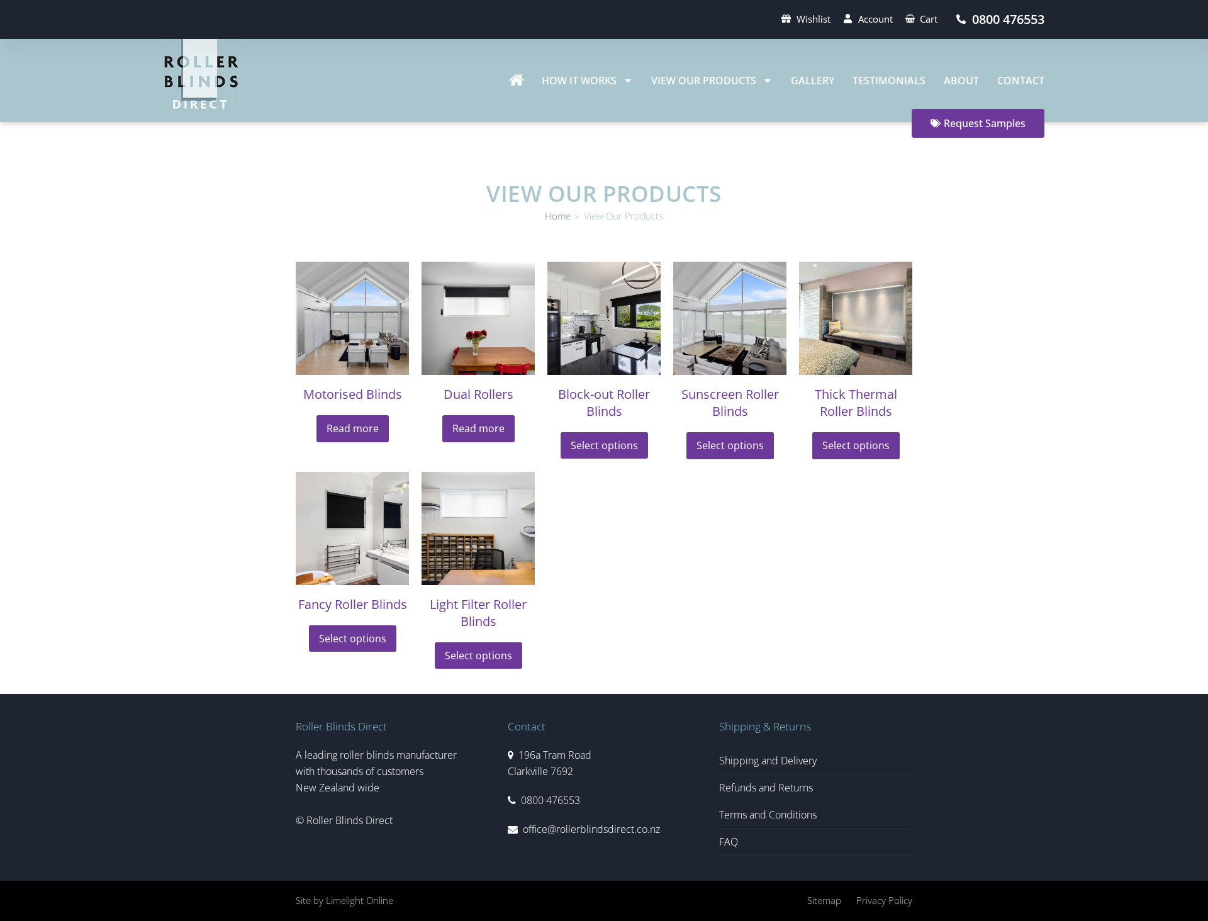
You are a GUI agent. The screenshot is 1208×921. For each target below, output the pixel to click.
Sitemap (824, 900)
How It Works (579, 80)
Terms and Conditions (768, 815)
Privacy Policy (884, 900)
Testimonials (889, 80)
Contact (1020, 80)
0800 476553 (550, 800)
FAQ (728, 842)
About (961, 80)
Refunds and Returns (766, 788)
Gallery (812, 80)
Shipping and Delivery (768, 760)
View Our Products (703, 80)
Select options (604, 445)
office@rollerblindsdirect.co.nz (591, 829)
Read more (353, 428)
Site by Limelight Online (344, 900)
